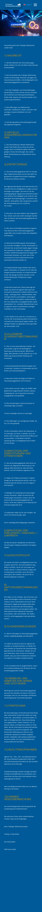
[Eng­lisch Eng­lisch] (13, 5)
